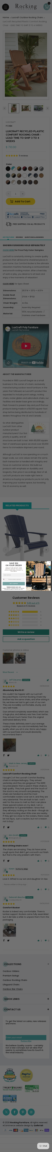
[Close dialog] (49, 562)
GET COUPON (14, 583)
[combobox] (5, 579)
